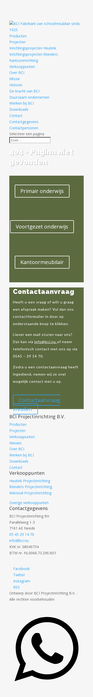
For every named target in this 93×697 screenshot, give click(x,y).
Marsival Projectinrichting (30, 492)
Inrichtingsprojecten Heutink (32, 48)
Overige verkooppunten (29, 502)
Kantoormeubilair (42, 262)
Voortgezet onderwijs (42, 226)
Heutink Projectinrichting (29, 480)
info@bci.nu (45, 341)
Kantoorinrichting (23, 60)
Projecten (17, 41)
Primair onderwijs (42, 191)
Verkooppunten (22, 66)
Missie (14, 78)
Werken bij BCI (21, 103)
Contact (15, 115)
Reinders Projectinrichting (30, 486)
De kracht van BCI (24, 91)
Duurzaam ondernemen (29, 97)
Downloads (18, 109)
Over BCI (16, 72)
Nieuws (15, 442)
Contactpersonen (23, 127)
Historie (15, 84)
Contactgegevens (23, 121)
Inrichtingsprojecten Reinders (33, 54)
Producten (18, 35)
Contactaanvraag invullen (36, 404)
